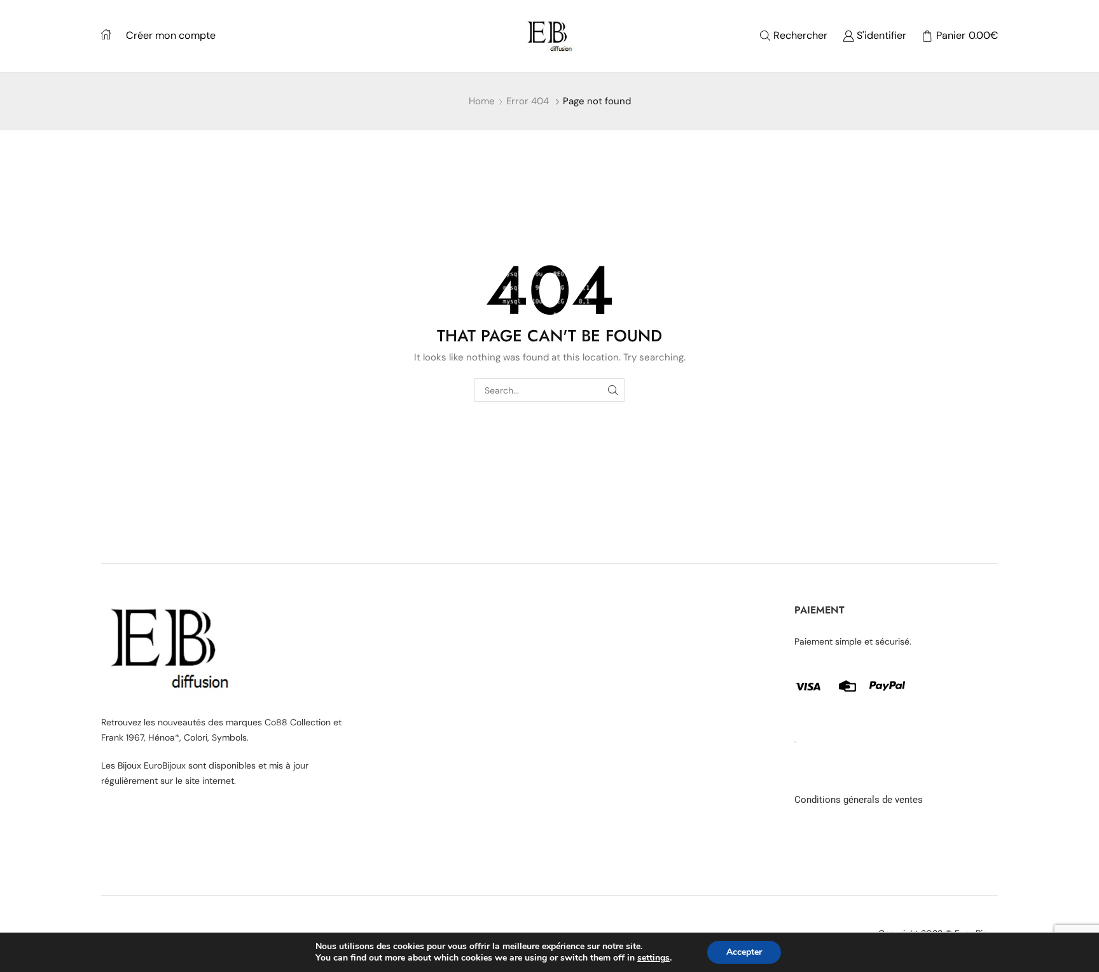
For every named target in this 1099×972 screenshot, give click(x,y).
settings (653, 958)
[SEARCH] (613, 390)
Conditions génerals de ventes (858, 799)
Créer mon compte (171, 35)
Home (482, 101)
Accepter (744, 952)
